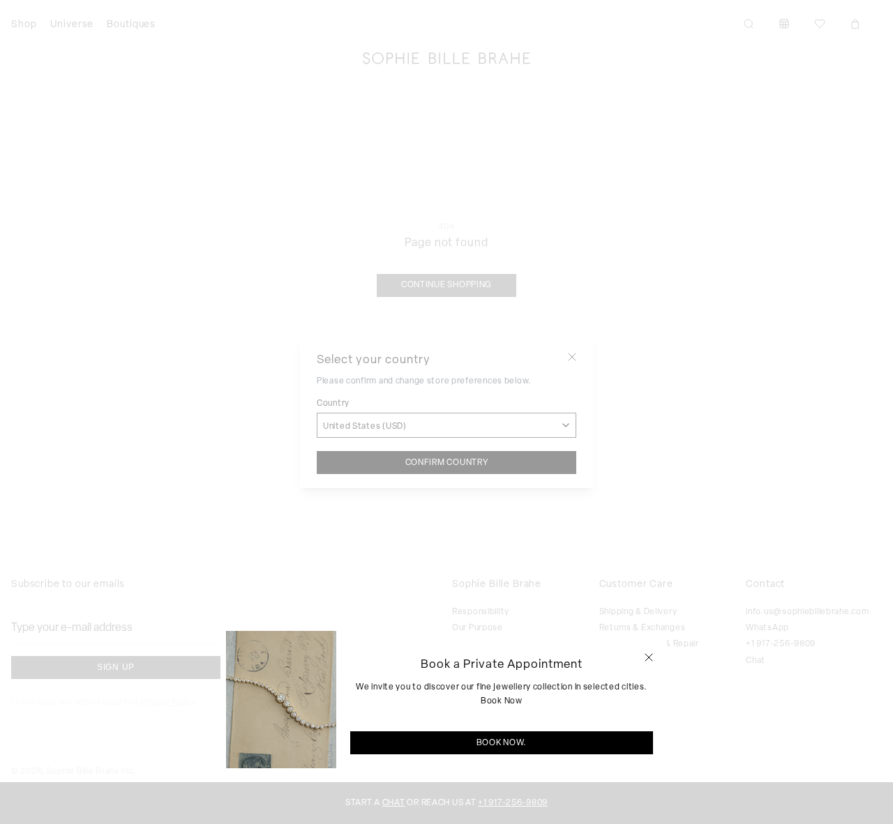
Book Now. (501, 742)
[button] (649, 657)
